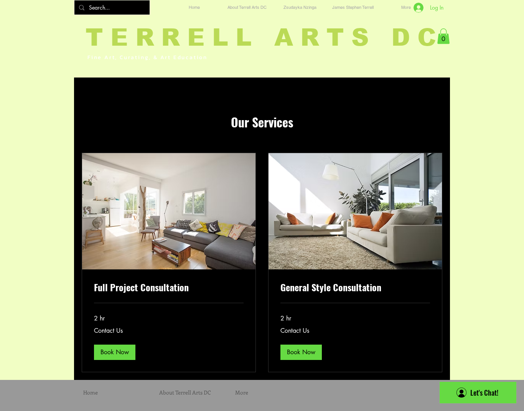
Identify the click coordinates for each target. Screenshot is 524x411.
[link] (169, 287)
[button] (443, 36)
